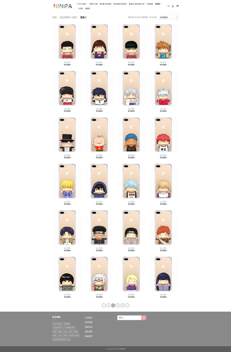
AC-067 (163, 109)
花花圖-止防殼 (74, 335)
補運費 (87, 8)
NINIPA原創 (81, 4)
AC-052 (131, 295)
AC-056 (131, 248)
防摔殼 (157, 4)
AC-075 (67, 62)
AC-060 (131, 202)
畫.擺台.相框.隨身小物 (136, 4)
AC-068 (131, 109)
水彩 (59, 335)
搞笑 (70, 331)
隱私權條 (89, 331)
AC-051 (163, 295)
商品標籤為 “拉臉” (68, 17)
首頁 (54, 17)
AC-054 (67, 295)
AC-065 (99, 155)
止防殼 (80, 8)
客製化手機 (94, 4)
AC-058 (67, 248)
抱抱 (59, 331)
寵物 (54, 331)
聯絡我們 (89, 336)
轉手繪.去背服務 (105, 4)
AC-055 (163, 248)
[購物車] (177, 6)
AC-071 (163, 62)
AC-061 (99, 202)
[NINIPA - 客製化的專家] (63, 6)
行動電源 (150, 4)
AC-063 (163, 155)
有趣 (54, 335)
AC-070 (67, 109)
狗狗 (65, 335)
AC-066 (67, 155)
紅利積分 (89, 317)
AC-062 (67, 202)
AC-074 (99, 62)
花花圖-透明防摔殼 (59, 339)
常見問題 (89, 322)
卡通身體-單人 (58, 328)
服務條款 (89, 327)
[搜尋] (168, 6)
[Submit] (143, 317)
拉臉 (65, 331)
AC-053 (99, 295)
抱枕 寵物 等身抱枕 (120, 4)
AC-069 (99, 109)
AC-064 (131, 155)
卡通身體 (66, 324)
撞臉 (75, 331)
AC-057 (99, 248)
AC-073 (131, 62)
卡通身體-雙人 (70, 328)
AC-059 (163, 202)
